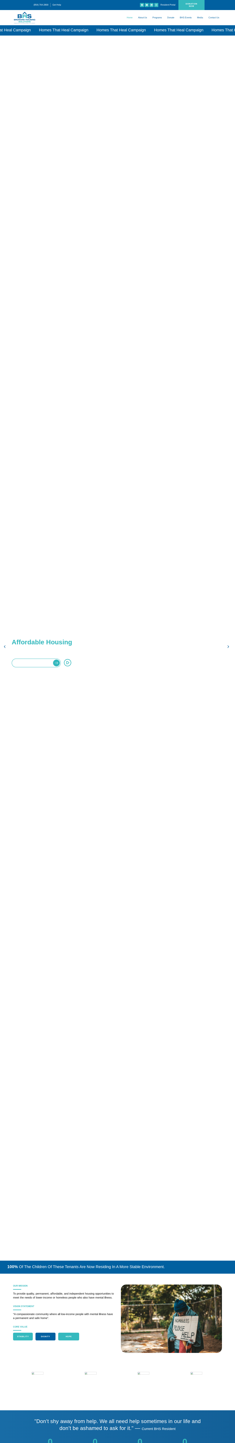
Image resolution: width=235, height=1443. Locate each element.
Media (200, 17)
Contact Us (213, 17)
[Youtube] (147, 5)
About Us (142, 17)
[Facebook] (142, 5)
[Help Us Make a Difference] (56, 663)
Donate (170, 17)
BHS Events (186, 17)
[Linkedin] (151, 5)
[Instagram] (156, 5)
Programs (157, 17)
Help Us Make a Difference (33, 663)
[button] (4, 646)
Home (130, 17)
